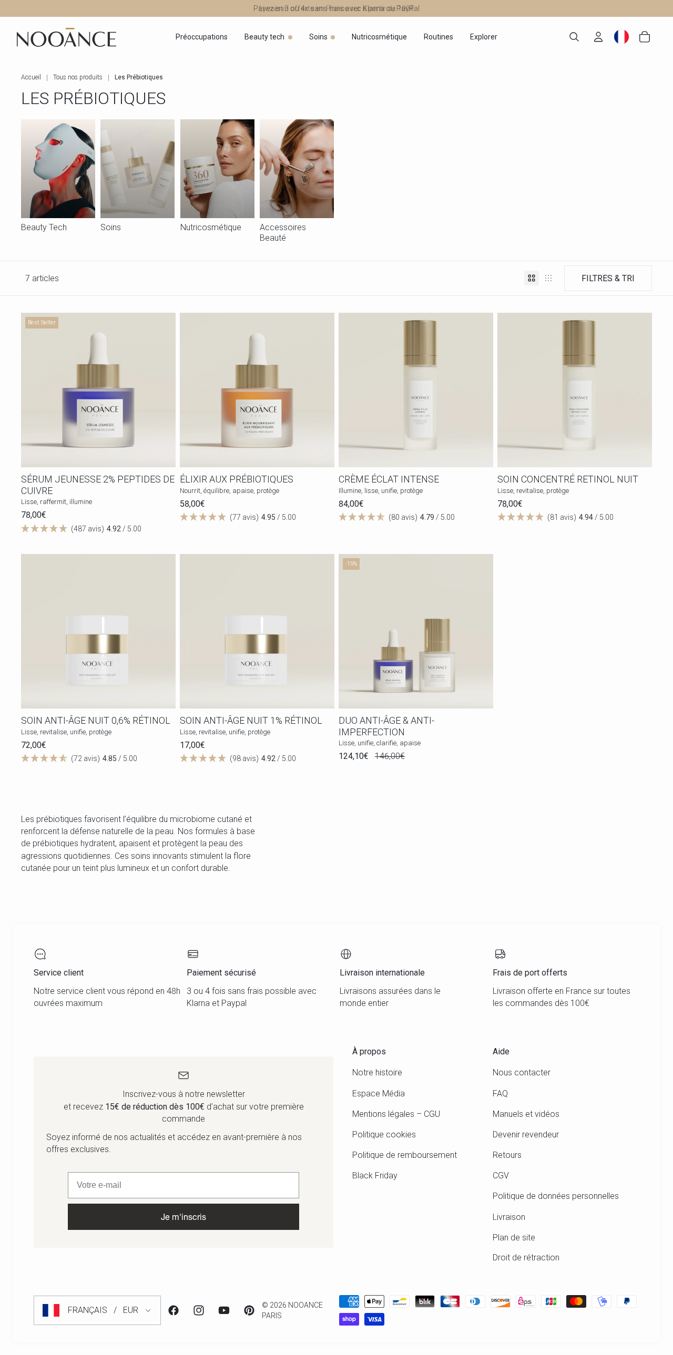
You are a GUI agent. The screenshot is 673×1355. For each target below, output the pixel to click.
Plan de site (514, 1238)
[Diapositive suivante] (160, 390)
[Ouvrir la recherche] (574, 36)
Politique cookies (384, 1135)
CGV (501, 1176)
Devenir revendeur (526, 1135)
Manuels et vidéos (526, 1114)
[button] (98, 528)
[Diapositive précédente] (37, 390)
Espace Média (378, 1094)
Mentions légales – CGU (396, 1114)
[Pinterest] (249, 1310)
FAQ (500, 1094)
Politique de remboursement (404, 1155)
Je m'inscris (183, 1216)
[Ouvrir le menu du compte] (598, 36)
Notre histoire (377, 1072)
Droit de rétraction (526, 1257)
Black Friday (374, 1176)
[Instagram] (198, 1310)
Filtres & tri (608, 278)
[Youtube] (224, 1310)
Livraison (509, 1217)
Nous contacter (521, 1072)
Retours (507, 1155)
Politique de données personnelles (556, 1196)
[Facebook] (173, 1310)
